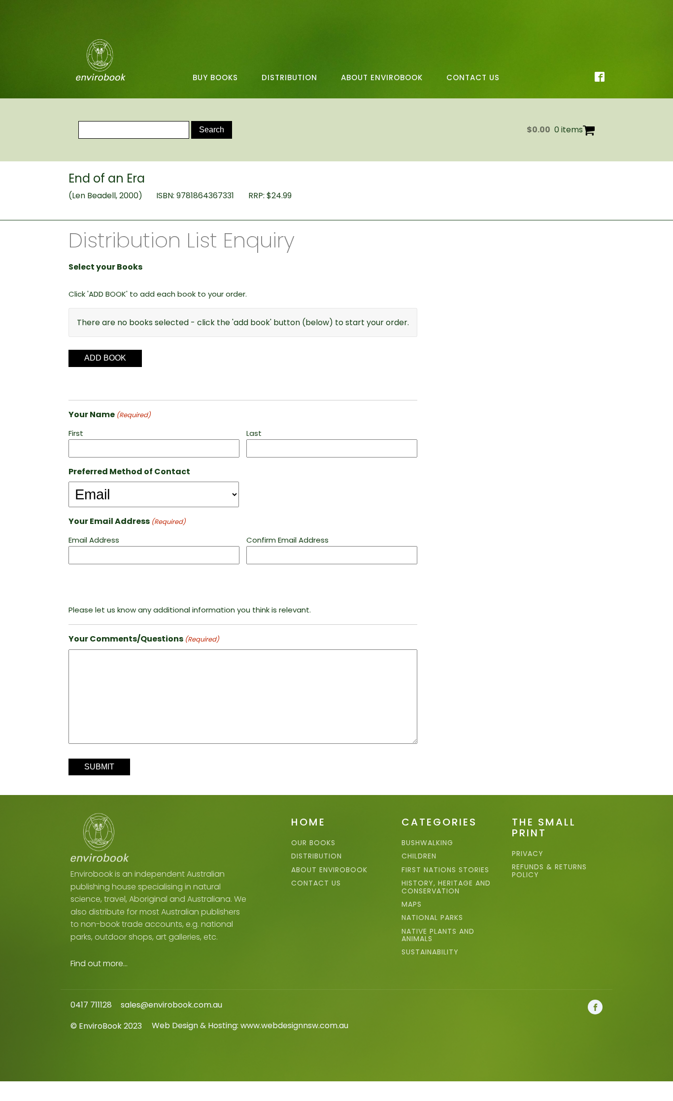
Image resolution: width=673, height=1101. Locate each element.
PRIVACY (527, 853)
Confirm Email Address (287, 540)
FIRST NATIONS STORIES (445, 870)
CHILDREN (419, 856)
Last (254, 433)
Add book (105, 358)
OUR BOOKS (313, 843)
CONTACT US (316, 883)
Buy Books (215, 77)
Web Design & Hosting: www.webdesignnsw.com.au (250, 1025)
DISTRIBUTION (316, 856)
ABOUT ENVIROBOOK (329, 870)
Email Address (93, 540)
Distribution (289, 77)
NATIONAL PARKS (432, 917)
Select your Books (105, 267)
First (75, 433)
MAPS (412, 904)
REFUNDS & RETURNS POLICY (549, 871)
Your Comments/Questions (143, 638)
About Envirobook (382, 77)
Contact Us (473, 77)
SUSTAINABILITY (430, 952)
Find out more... (99, 963)
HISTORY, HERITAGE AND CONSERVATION (446, 887)
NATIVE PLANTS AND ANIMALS (438, 935)
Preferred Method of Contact (129, 471)
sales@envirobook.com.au (171, 1005)
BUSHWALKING (427, 843)
